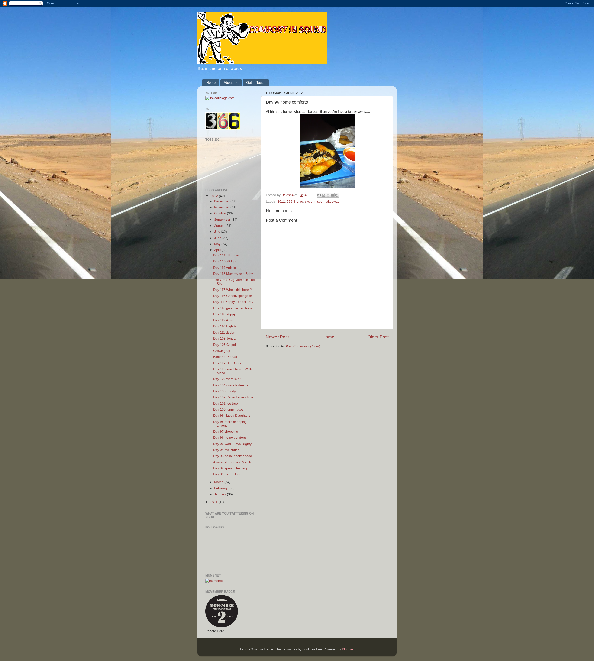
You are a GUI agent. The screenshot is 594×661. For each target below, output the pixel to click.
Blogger (347, 649)
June (218, 238)
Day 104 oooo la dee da (231, 385)
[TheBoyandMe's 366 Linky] (222, 128)
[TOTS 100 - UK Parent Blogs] (224, 167)
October (220, 213)
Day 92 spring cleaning (230, 468)
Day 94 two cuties (226, 450)
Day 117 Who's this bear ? (232, 290)
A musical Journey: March (232, 462)
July (217, 231)
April (218, 250)
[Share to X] (328, 195)
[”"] (220, 98)
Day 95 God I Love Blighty (232, 444)
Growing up (221, 351)
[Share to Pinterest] (336, 195)
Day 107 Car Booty (227, 363)
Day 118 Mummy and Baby (233, 273)
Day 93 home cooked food (232, 456)
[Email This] (319, 195)
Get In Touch (255, 82)
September (222, 219)
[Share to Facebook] (332, 195)
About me (231, 82)
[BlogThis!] (323, 195)
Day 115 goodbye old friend (233, 308)
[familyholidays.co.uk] (224, 180)
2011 (214, 502)
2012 (281, 201)
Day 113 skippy (224, 314)
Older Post (378, 336)
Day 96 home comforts (230, 437)
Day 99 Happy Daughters (231, 415)
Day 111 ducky (224, 332)
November (222, 207)
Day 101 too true (225, 403)
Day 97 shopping (225, 431)
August (219, 225)
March (219, 482)
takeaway (332, 201)
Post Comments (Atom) (303, 346)
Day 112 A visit (223, 320)
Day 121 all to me (226, 255)
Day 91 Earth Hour (227, 474)
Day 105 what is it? (227, 379)
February (221, 488)
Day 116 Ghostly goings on (233, 296)
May (217, 244)
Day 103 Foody (224, 391)
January (220, 494)
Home (211, 82)
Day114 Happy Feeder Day (233, 302)
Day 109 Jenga (224, 338)
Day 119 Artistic (224, 267)
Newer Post (277, 336)
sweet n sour (314, 201)
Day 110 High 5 (224, 326)
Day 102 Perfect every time (233, 397)
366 (289, 201)
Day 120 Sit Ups (225, 261)
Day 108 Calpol (224, 345)
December (222, 201)
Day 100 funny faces (228, 409)
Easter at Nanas (225, 357)
